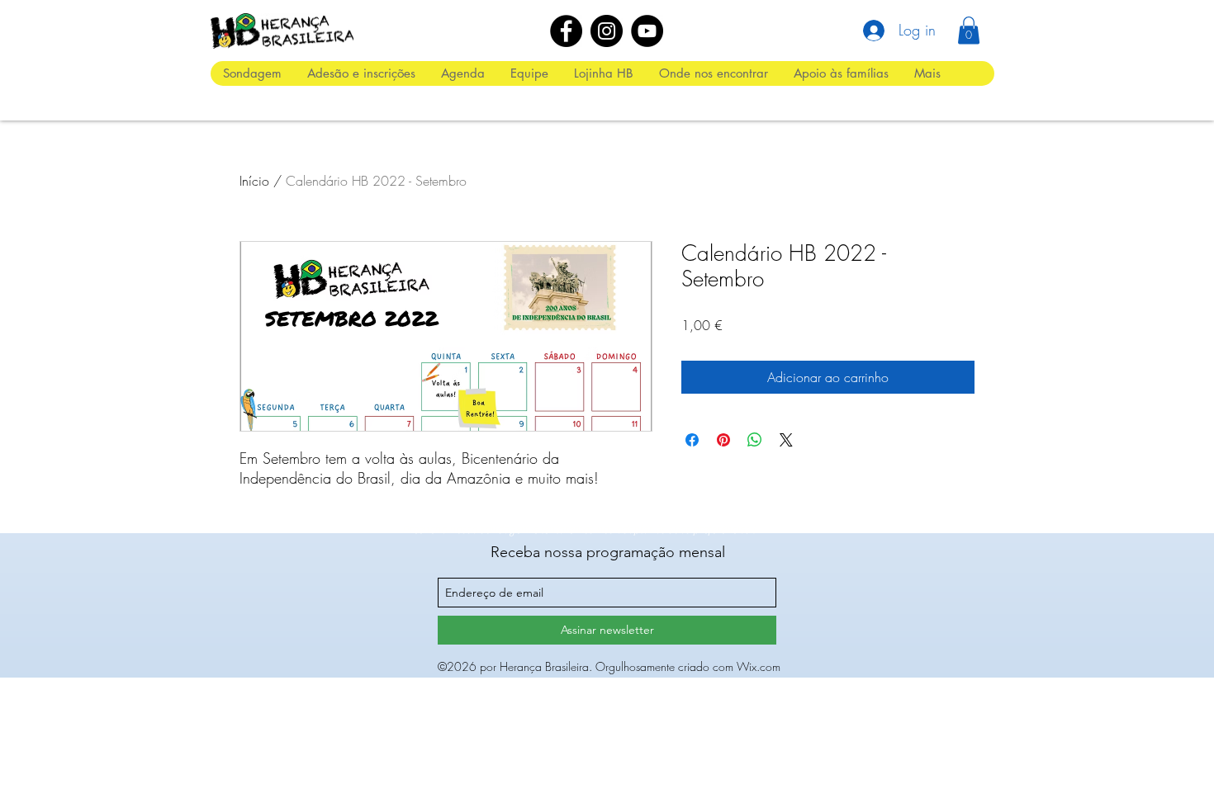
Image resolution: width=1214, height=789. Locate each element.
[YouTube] (647, 31)
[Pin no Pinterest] (723, 440)
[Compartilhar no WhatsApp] (755, 440)
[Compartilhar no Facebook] (692, 440)
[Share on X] (786, 440)
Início (254, 181)
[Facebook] (566, 31)
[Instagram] (606, 31)
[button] (968, 30)
